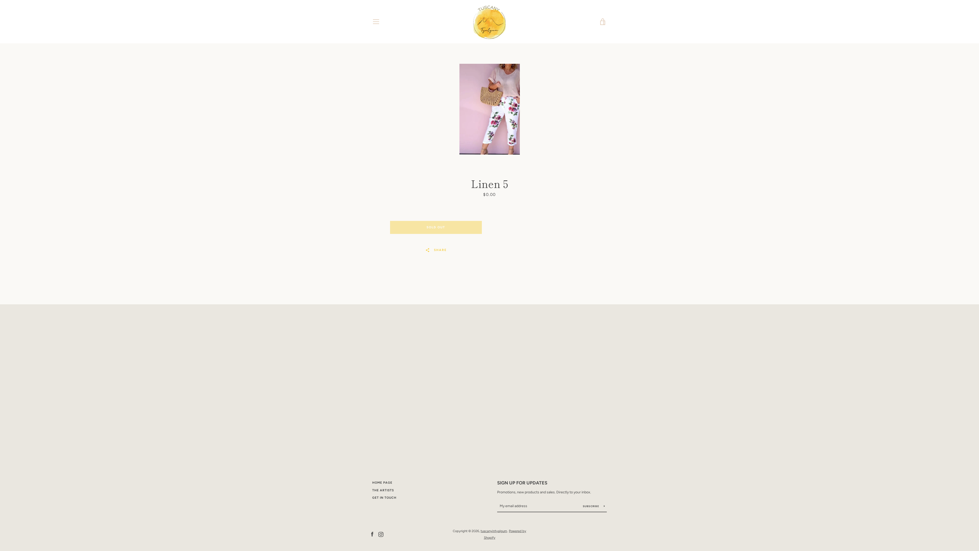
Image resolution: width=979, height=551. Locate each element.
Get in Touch (384, 497)
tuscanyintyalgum (494, 531)
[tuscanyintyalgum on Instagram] (380, 534)
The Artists (383, 490)
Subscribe (591, 506)
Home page (382, 482)
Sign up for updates (522, 483)
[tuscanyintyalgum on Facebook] (372, 534)
